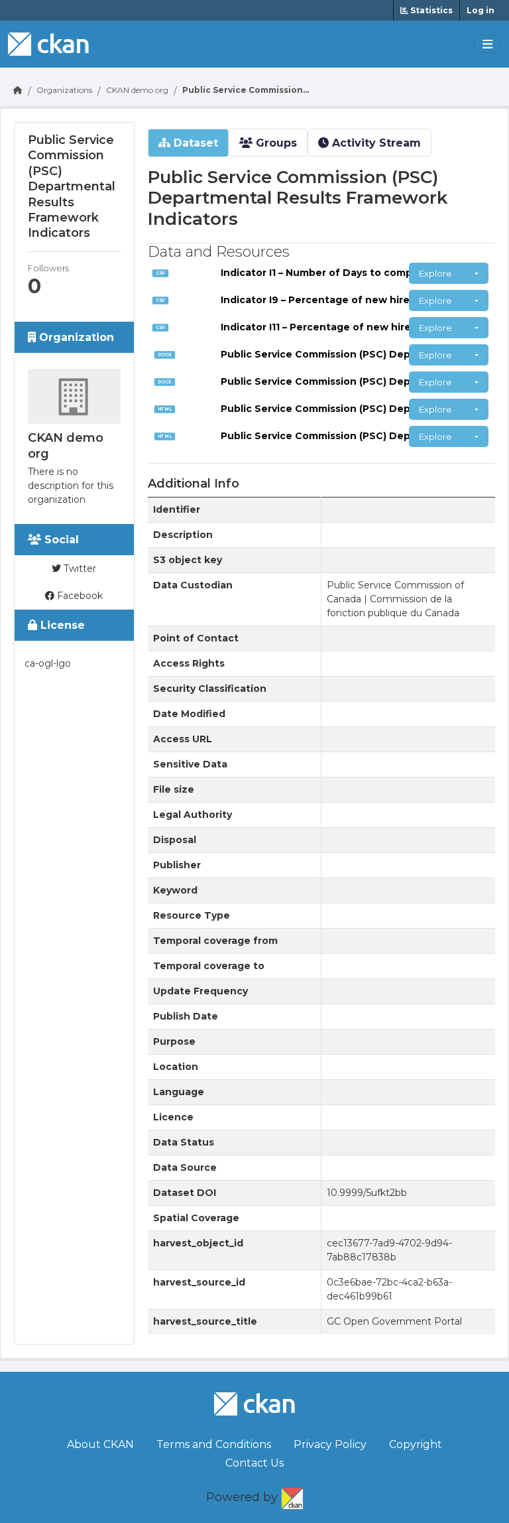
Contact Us (254, 1463)
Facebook (78, 596)
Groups (275, 143)
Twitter (78, 568)
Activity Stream (375, 143)
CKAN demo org (137, 90)
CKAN (292, 1496)
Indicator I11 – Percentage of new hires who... (335, 327)
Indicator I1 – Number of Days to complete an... (338, 273)
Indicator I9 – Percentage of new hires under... (338, 300)
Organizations (64, 90)
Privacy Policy (330, 1444)
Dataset (194, 143)
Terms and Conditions (213, 1444)
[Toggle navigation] (487, 44)
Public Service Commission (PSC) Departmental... (345, 354)
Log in (480, 10)
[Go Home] (18, 90)
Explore (435, 273)
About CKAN (100, 1444)
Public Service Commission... (245, 90)
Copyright (415, 1444)
